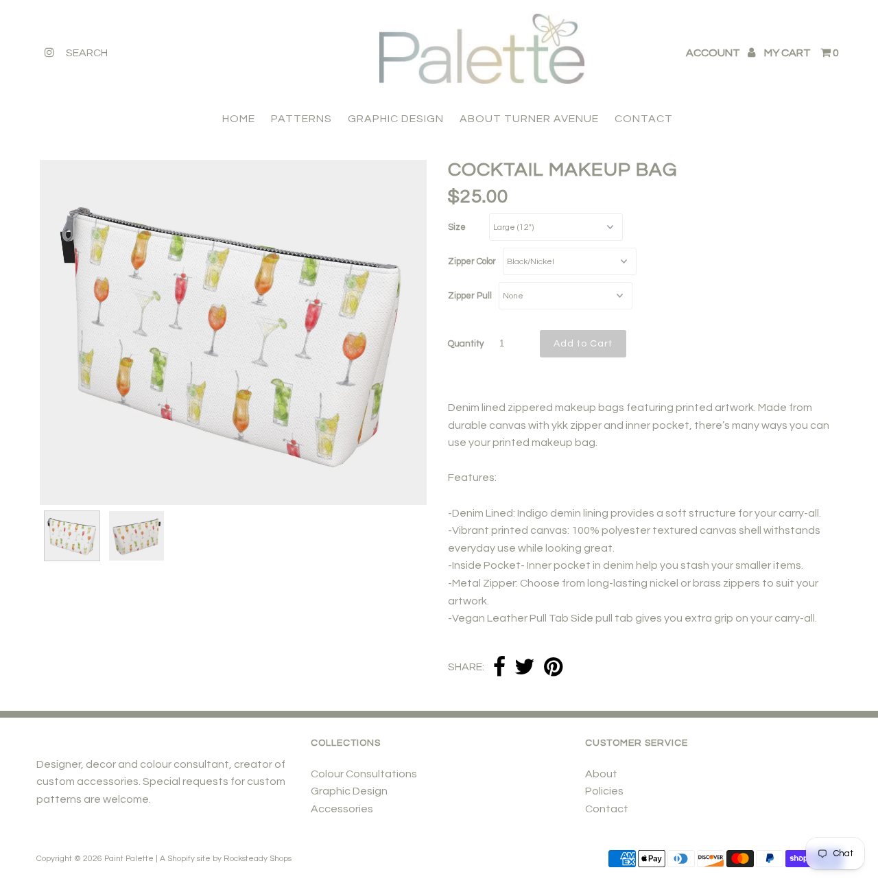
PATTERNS (301, 118)
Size (457, 227)
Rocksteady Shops (258, 858)
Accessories (342, 808)
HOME (238, 118)
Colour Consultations (364, 773)
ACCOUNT (714, 52)
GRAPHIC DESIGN (396, 118)
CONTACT (644, 118)
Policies (604, 791)
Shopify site (189, 858)
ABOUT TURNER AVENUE (529, 118)
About (601, 773)
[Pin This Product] (553, 668)
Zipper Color (472, 261)
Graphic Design (349, 791)
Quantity (466, 344)
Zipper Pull (470, 296)
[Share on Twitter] (524, 668)
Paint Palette (129, 858)
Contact (606, 808)
